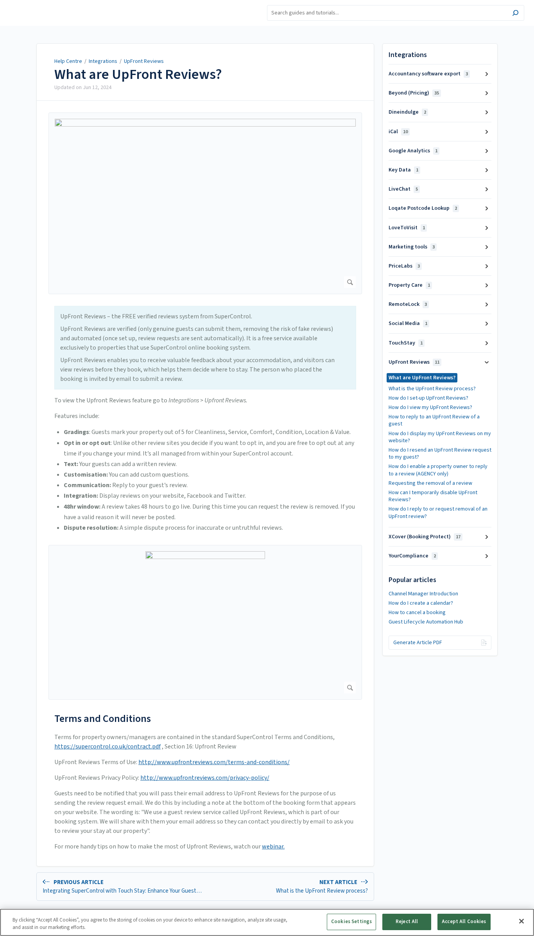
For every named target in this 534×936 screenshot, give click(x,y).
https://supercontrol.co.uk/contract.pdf (107, 746)
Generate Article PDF (417, 643)
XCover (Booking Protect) (425, 537)
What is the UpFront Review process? (432, 389)
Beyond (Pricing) (414, 93)
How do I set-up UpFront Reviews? (428, 398)
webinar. (273, 846)
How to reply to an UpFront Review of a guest (434, 420)
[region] (267, 922)
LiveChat (403, 189)
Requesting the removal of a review (430, 483)
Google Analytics (413, 151)
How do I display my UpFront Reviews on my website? (440, 437)
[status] (205, 347)
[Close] (521, 921)
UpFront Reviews (144, 61)
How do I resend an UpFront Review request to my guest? (440, 453)
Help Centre (68, 61)
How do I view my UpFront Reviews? (430, 407)
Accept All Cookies (464, 921)
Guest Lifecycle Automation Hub (426, 622)
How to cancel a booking (417, 612)
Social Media (408, 323)
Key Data (403, 170)
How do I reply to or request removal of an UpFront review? (438, 512)
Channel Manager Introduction (423, 594)
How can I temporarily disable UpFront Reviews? (433, 496)
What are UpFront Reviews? (138, 74)
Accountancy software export (428, 74)
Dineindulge (407, 112)
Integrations (103, 61)
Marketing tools (412, 247)
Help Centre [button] (23, 4)
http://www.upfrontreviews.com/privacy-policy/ (204, 777)
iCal (398, 132)
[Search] (515, 14)
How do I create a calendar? (421, 603)
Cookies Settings (351, 921)
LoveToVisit (407, 228)
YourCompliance (412, 556)
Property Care (409, 285)
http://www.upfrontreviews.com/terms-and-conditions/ (214, 762)
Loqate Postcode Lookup (423, 208)
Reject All (407, 921)
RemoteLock (408, 304)
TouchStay (406, 343)
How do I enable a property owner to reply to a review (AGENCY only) (438, 470)
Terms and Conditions (102, 718)
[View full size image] (205, 203)
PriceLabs (404, 266)
